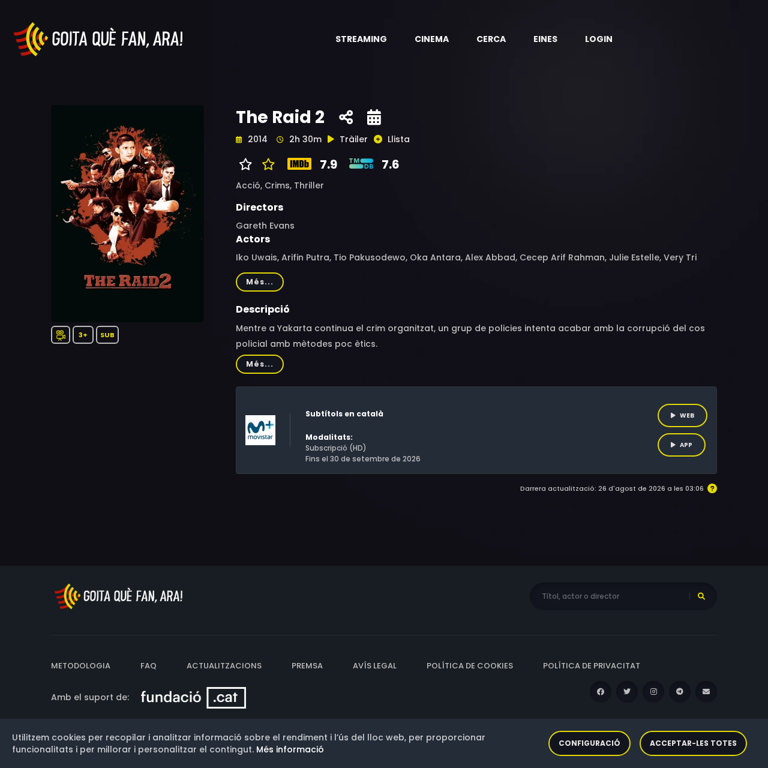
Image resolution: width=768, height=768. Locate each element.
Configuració (589, 743)
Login (599, 39)
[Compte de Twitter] (627, 692)
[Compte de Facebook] (600, 692)
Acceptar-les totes (693, 743)
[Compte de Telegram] (680, 692)
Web (687, 415)
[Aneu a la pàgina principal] (99, 38)
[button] (361, 39)
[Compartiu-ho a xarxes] (346, 117)
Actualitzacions (224, 665)
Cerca (491, 39)
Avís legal (375, 665)
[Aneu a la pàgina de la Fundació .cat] (193, 697)
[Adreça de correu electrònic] (706, 692)
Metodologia (80, 665)
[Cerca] (701, 596)
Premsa (307, 665)
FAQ (148, 665)
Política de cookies (470, 665)
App (686, 444)
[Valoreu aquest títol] (265, 164)
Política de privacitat (591, 665)
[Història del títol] (374, 117)
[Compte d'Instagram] (653, 692)
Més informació (290, 749)
